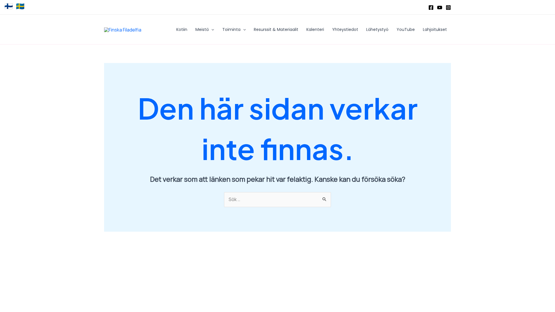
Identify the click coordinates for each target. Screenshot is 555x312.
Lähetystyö (377, 29)
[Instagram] (448, 7)
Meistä (202, 29)
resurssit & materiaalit (276, 29)
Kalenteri (315, 29)
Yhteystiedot (345, 29)
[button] (211, 29)
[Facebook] (431, 7)
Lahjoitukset (435, 29)
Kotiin (181, 29)
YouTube (406, 29)
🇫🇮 (8, 6)
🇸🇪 (20, 6)
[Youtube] (439, 7)
